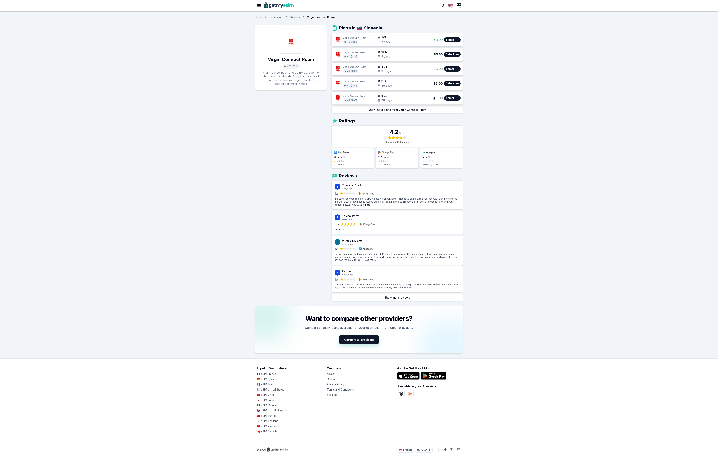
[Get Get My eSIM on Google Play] (433, 376)
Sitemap (332, 394)
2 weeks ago (347, 244)
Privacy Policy (335, 384)
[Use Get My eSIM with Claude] (410, 393)
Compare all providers (359, 339)
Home (258, 17)
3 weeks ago (347, 274)
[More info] (403, 133)
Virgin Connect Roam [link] (321, 17)
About (330, 373)
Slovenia (295, 17)
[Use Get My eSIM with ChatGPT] (401, 393)
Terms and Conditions (340, 389)
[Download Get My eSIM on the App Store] (408, 376)
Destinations (276, 17)
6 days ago (347, 189)
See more (364, 204)
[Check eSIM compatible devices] (442, 5)
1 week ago (347, 219)
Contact (331, 379)
